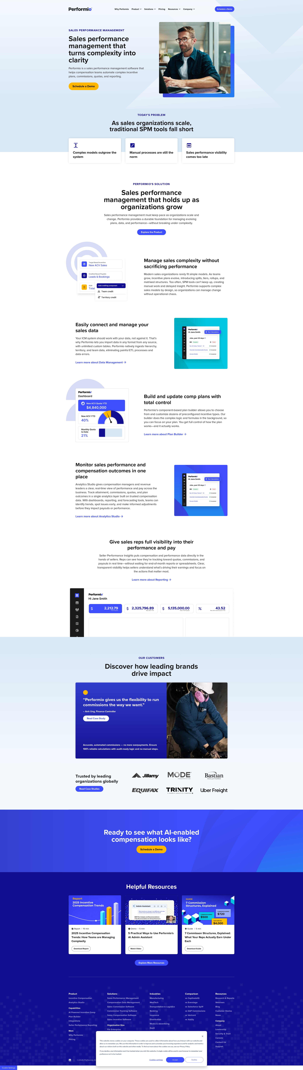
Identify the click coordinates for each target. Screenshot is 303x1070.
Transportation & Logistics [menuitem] (162, 1006)
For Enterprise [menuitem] (114, 1029)
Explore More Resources (151, 962)
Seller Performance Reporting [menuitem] (83, 1025)
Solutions (148, 9)
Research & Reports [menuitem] (224, 998)
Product (135, 9)
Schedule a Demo (224, 9)
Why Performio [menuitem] (76, 1035)
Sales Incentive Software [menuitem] (119, 1019)
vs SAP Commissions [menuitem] (195, 1010)
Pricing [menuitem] (72, 1039)
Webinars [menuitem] (220, 1002)
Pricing (161, 9)
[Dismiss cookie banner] (202, 1036)
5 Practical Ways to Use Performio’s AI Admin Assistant (151, 935)
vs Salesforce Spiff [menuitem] (194, 1006)
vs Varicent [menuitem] (190, 1015)
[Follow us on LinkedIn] (70, 1060)
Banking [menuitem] (154, 1010)
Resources (173, 9)
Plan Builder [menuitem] (74, 1016)
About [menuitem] (218, 1025)
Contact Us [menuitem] (220, 1042)
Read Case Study (96, 718)
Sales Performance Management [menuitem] (123, 998)
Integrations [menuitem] (74, 1020)
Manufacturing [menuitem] (157, 998)
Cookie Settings (8, 1067)
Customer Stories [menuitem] (223, 1010)
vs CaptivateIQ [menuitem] (192, 998)
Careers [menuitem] (219, 1037)
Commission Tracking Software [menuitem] (122, 1010)
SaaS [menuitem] (152, 1028)
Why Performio (122, 9)
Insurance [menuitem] (154, 1015)
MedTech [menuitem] (154, 1002)
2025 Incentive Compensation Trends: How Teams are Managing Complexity (93, 937)
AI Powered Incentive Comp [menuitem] (82, 1012)
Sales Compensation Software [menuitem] (121, 1015)
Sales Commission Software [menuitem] (120, 1006)
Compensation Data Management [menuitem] (123, 1002)
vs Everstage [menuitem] (191, 1002)
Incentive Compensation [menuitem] (80, 998)
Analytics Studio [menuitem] (76, 1002)
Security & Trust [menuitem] (223, 1033)
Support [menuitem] (219, 1046)
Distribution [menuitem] (155, 1019)
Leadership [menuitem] (220, 1029)
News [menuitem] (218, 1015)
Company (187, 9)
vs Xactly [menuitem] (189, 1019)
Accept (175, 1060)
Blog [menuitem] (217, 1006)
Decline (194, 1060)
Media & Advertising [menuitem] (159, 1023)
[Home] (80, 9)
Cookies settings (156, 1060)
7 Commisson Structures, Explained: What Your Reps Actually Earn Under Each (208, 937)
